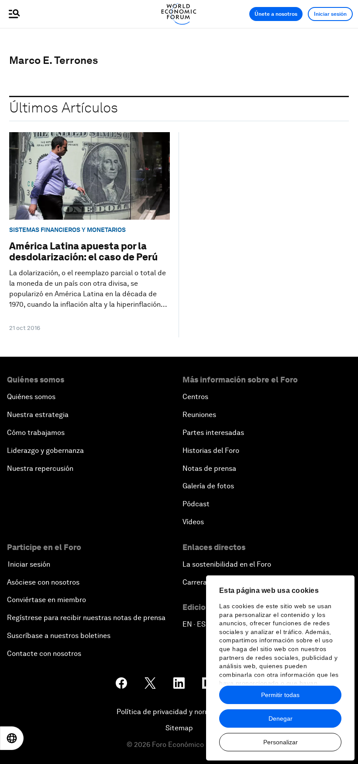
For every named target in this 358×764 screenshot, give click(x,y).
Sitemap (179, 728)
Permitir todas (280, 694)
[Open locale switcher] (11, 738)
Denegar (280, 718)
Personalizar (280, 742)
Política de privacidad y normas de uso (179, 712)
